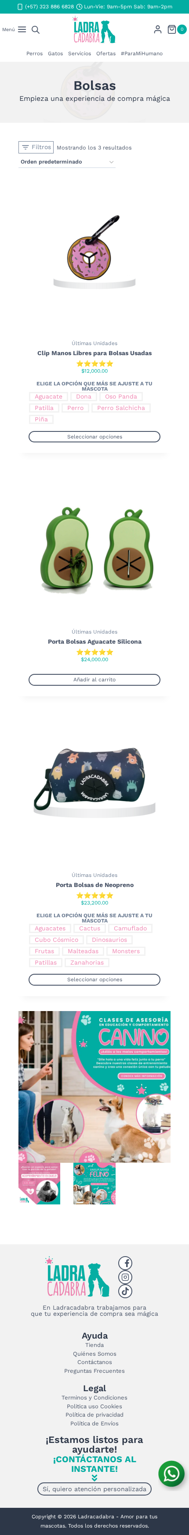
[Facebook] (125, 1263)
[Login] (158, 29)
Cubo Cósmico (56, 939)
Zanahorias (87, 962)
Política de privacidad (94, 1414)
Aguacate (48, 396)
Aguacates (50, 928)
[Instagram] (125, 1277)
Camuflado (130, 928)
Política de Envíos (94, 1423)
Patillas (46, 962)
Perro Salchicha (121, 407)
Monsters (126, 950)
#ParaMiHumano (142, 53)
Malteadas (83, 950)
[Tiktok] (125, 1291)
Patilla (44, 407)
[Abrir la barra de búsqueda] (35, 29)
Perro (75, 407)
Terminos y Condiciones (94, 1397)
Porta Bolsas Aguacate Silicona (95, 641)
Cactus (89, 928)
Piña (41, 419)
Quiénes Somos (94, 1353)
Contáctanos (94, 1362)
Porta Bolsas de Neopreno (95, 884)
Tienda (94, 1345)
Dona (83, 396)
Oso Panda (121, 396)
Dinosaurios (109, 939)
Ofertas (106, 53)
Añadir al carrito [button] (94, 680)
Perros (34, 53)
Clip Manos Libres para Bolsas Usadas (94, 352)
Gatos (55, 53)
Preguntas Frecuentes (94, 1371)
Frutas (44, 950)
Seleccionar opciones (94, 437)
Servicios (79, 53)
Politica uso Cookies (94, 1406)
